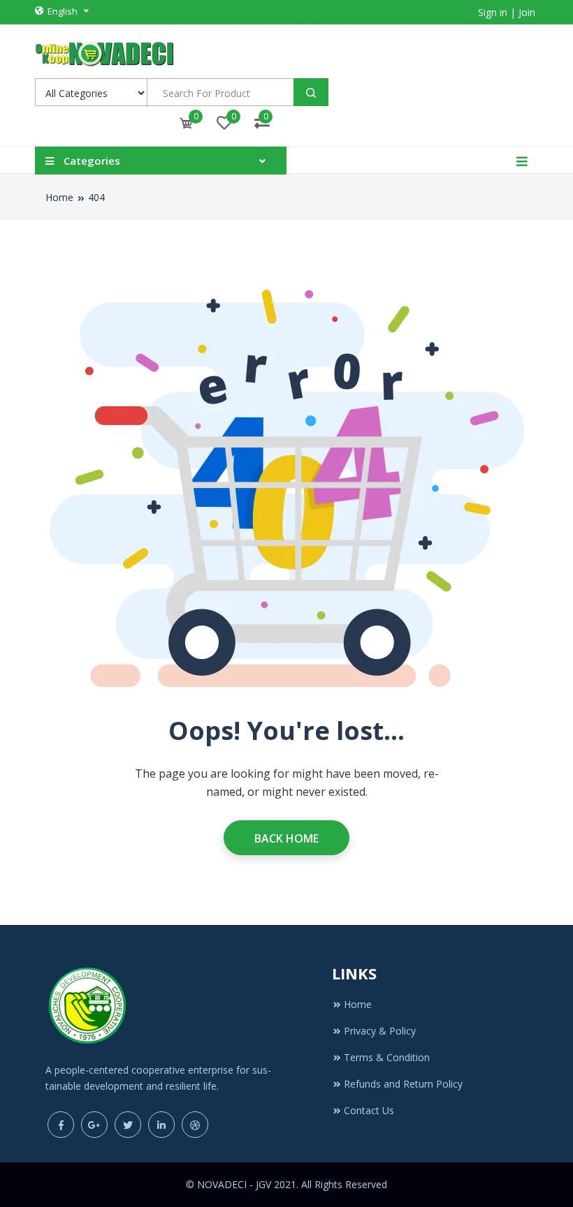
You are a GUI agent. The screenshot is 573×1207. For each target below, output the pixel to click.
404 (96, 197)
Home (59, 197)
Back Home (286, 838)
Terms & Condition (387, 1057)
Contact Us (369, 1110)
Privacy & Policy (380, 1030)
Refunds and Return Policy (403, 1083)
